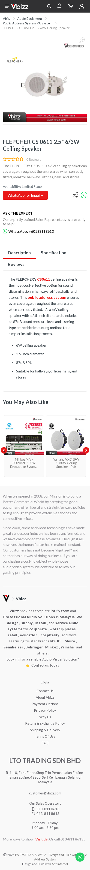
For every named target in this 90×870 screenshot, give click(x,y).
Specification (53, 252)
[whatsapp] (84, 195)
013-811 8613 (47, 809)
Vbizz (6, 18)
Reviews (16, 264)
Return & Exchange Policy (45, 723)
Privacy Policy (45, 710)
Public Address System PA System (27, 23)
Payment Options (45, 704)
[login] (81, 6)
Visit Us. (41, 839)
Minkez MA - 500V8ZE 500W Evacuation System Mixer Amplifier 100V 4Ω (24, 466)
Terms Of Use (45, 736)
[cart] (70, 6)
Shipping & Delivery (45, 730)
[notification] (59, 6)
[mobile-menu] (7, 6)
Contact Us (45, 691)
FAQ (45, 743)
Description (19, 252)
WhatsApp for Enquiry (25, 195)
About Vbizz (45, 697)
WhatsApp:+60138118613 (31, 231)
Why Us (45, 717)
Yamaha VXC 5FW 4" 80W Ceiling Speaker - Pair (66, 462)
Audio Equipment (29, 18)
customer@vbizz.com (45, 793)
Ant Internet (60, 864)
